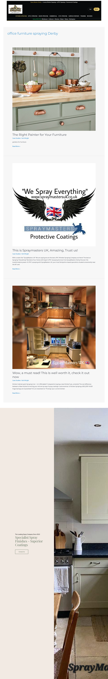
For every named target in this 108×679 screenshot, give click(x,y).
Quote (96, 9)
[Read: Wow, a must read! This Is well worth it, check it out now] (54, 327)
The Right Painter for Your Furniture (39, 135)
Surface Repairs (74, 16)
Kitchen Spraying (21, 16)
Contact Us (22, 551)
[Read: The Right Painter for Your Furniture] (54, 89)
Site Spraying (62, 16)
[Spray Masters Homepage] (15, 9)
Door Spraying (43, 16)
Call (90, 9)
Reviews (89, 16)
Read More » (16, 146)
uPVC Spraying (32, 16)
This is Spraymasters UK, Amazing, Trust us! (45, 250)
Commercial (53, 16)
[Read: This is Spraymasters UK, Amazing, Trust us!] (54, 204)
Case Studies (16, 138)
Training (83, 16)
